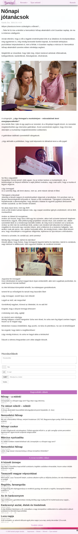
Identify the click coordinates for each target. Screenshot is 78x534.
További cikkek (37, 525)
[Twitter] (66, 531)
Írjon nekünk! (36, 3)
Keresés (73, 3)
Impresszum (30, 531)
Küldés (5, 382)
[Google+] (62, 531)
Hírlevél (45, 531)
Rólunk (38, 531)
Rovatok (23, 3)
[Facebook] (59, 531)
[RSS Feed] (69, 531)
